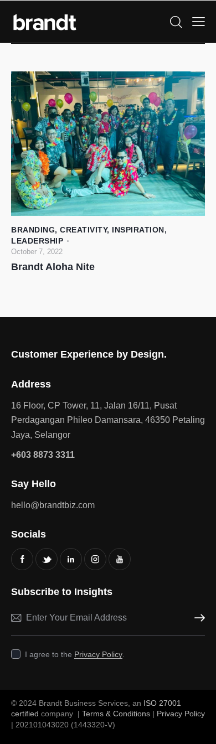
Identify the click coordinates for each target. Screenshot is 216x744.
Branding (33, 229)
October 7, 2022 (37, 251)
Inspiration (138, 229)
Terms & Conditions (116, 713)
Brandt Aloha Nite (53, 266)
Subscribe (196, 618)
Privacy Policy (98, 654)
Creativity (83, 229)
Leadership (37, 240)
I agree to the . (75, 654)
